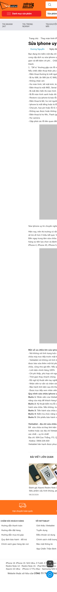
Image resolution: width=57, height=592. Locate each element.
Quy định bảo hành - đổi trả (14, 539)
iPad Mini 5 (42, 566)
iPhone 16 (10, 563)
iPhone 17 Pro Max (31, 569)
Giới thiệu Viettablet (45, 525)
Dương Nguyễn (37, 49)
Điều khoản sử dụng (45, 535)
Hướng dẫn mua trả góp (12, 535)
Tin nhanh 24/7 (7, 25)
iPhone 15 (20, 563)
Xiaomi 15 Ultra (13, 569)
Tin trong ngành (27, 25)
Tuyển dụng (41, 530)
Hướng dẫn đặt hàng (11, 530)
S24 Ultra (30, 563)
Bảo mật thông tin (44, 544)
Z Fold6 (39, 563)
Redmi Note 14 (13, 566)
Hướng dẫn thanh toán (11, 525)
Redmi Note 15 (29, 566)
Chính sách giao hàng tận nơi (15, 544)
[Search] (49, 5)
